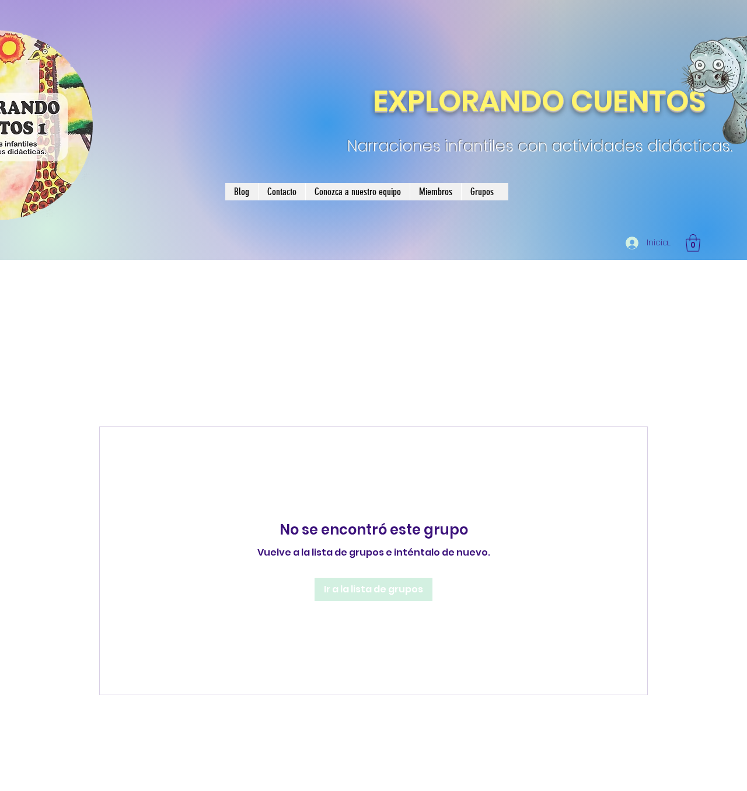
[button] (693, 243)
